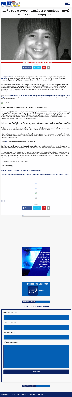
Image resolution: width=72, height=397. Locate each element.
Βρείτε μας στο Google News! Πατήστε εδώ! (36, 62)
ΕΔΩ (6, 141)
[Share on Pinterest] (44, 67)
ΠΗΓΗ (3, 201)
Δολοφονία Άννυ (6, 77)
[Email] (48, 67)
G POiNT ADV (31, 394)
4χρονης (4, 78)
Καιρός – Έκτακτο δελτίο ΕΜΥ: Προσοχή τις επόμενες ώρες (21, 170)
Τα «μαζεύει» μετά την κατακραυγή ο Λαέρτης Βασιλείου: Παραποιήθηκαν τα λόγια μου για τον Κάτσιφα (35, 174)
